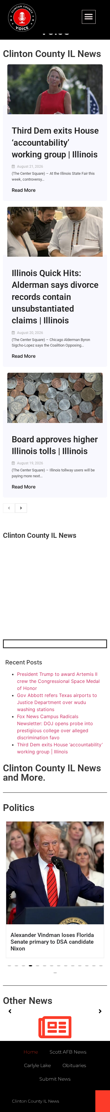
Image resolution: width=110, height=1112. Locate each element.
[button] (89, 17)
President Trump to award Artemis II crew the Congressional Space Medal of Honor (58, 681)
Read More (23, 190)
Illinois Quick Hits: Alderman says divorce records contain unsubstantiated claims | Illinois (55, 296)
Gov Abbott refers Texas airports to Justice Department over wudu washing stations (57, 702)
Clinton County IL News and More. (52, 772)
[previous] (9, 508)
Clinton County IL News (52, 53)
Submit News (55, 1079)
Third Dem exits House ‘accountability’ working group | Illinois (55, 142)
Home (30, 1052)
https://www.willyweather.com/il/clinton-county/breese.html (47, 609)
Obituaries (74, 1065)
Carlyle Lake (37, 1065)
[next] (21, 508)
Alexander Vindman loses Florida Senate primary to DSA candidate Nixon (52, 942)
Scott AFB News (68, 1052)
